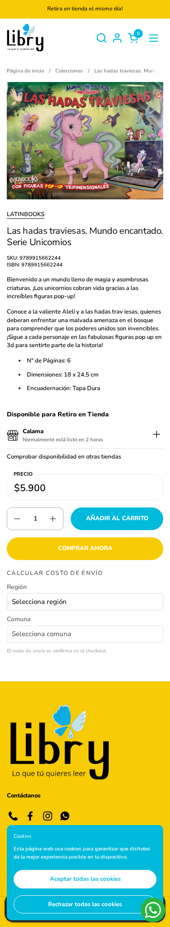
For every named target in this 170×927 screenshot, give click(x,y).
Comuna (19, 619)
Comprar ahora (85, 548)
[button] (101, 37)
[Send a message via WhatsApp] (153, 910)
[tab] (156, 435)
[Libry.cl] (25, 38)
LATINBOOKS (25, 214)
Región (17, 587)
